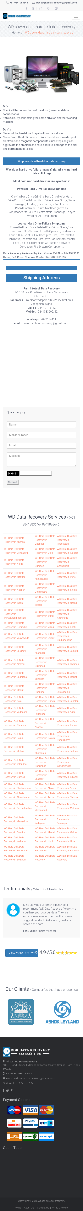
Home (15, 32)
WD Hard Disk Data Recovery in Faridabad (45, 710)
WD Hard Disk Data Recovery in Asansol (45, 723)
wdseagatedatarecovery (51, 1200)
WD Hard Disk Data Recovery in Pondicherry (67, 736)
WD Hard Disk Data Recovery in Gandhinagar (67, 762)
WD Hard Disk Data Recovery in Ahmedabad (45, 575)
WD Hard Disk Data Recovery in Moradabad (45, 806)
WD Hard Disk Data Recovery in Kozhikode (67, 614)
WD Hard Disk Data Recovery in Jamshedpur (67, 688)
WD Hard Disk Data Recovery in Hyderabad (67, 540)
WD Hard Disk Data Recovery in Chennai (45, 540)
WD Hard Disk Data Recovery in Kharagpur (45, 749)
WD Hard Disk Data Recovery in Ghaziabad (45, 762)
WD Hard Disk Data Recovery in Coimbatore (45, 588)
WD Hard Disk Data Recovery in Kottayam (45, 819)
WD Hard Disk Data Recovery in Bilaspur (45, 775)
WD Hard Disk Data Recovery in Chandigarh (67, 562)
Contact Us (43, 1207)
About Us (29, 1207)
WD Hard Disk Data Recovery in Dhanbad (45, 688)
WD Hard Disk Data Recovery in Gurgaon (45, 562)
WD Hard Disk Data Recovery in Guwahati (45, 662)
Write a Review (60, 1207)
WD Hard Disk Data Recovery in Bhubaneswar (67, 636)
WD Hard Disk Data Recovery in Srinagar (45, 675)
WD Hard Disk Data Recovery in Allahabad (45, 649)
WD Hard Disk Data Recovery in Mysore (45, 601)
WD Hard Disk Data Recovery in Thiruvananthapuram (15, 614)
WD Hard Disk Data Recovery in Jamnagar (67, 819)
